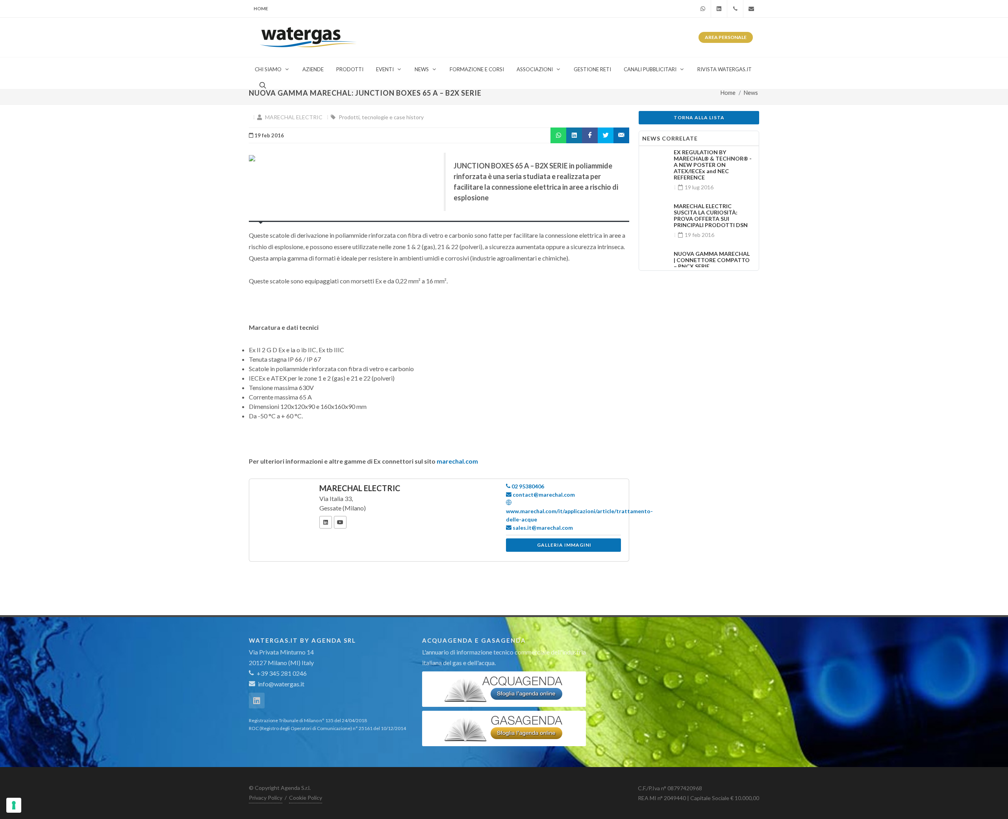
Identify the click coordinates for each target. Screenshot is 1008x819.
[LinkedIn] (325, 522)
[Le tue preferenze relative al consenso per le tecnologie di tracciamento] (13, 805)
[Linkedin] (719, 8)
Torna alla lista (699, 117)
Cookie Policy (305, 797)
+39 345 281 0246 (281, 673)
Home (261, 8)
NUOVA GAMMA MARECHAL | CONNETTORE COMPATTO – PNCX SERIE (712, 260)
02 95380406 (527, 486)
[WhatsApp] (703, 8)
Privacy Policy (265, 797)
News (751, 92)
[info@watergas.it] (751, 8)
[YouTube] (340, 522)
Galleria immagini (564, 545)
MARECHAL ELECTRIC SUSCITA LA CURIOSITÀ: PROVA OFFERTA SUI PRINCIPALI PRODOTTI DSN (711, 215)
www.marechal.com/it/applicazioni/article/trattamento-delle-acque (579, 515)
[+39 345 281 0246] (735, 8)
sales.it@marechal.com (542, 527)
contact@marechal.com (543, 494)
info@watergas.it (281, 684)
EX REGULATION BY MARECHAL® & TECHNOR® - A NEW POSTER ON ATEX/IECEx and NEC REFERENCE (713, 165)
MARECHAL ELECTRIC (293, 117)
